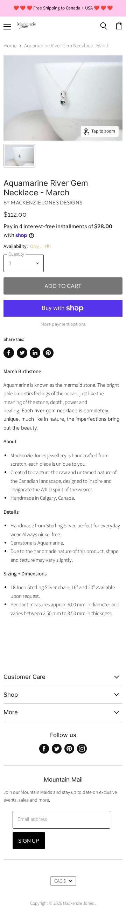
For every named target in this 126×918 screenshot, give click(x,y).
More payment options (63, 324)
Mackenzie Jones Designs (46, 202)
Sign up (29, 840)
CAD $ (60, 881)
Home (10, 46)
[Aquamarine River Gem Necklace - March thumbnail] (19, 155)
